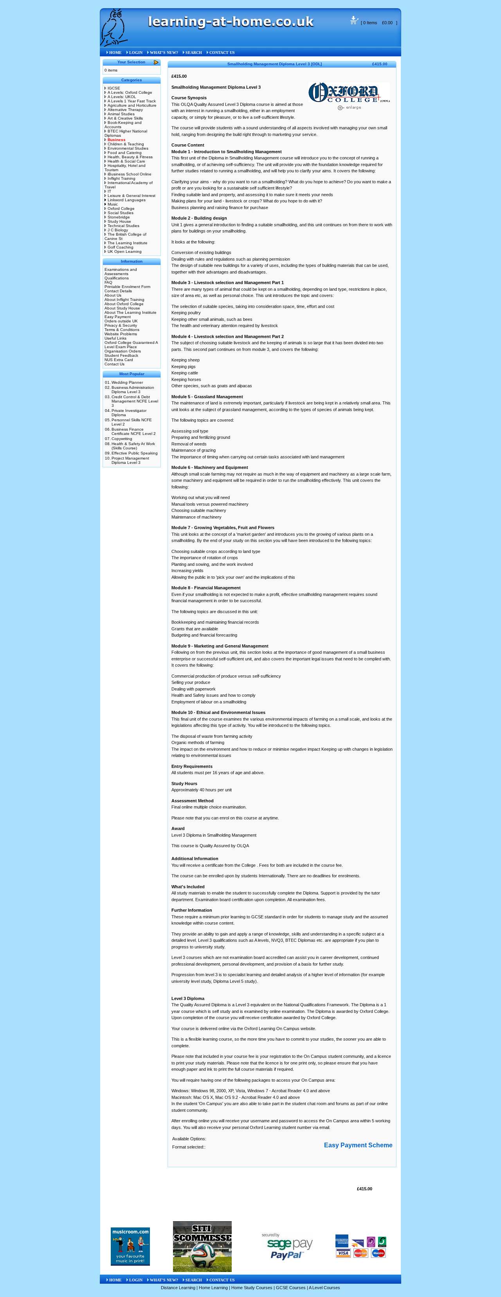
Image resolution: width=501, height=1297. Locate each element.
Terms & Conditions (122, 329)
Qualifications (117, 278)
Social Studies (120, 213)
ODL (185, 39)
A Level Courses (324, 1287)
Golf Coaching (120, 247)
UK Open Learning (125, 251)
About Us (113, 295)
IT (109, 191)
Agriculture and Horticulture (132, 105)
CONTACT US (222, 52)
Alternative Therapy (125, 109)
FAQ (108, 282)
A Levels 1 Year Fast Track (132, 101)
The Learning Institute (128, 243)
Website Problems (121, 334)
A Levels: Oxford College (130, 92)
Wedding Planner (127, 382)
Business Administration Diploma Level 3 (133, 389)
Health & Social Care (126, 161)
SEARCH (194, 52)
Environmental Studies (128, 148)
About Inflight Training (124, 299)
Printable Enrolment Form (127, 286)
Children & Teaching (126, 144)
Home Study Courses (251, 1287)
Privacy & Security (121, 325)
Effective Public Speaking (135, 453)
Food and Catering (125, 152)
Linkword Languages (127, 200)
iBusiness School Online (129, 174)
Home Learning (213, 1287)
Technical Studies (123, 226)
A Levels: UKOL (122, 97)
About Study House (122, 308)
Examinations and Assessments (121, 271)
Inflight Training (121, 178)
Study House (119, 221)
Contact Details (118, 291)
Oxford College (121, 208)
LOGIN (135, 52)
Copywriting (122, 439)
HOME (115, 52)
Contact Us (114, 364)
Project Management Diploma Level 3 (130, 460)
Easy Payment (118, 317)
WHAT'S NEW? (164, 52)
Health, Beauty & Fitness (130, 157)
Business (168, 39)
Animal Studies (121, 114)
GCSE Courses (291, 1287)
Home (149, 39)
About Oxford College (124, 304)
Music (113, 204)
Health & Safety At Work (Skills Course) (133, 446)
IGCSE (114, 88)
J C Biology (118, 230)
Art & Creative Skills (125, 118)
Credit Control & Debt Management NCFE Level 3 (135, 401)
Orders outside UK (121, 321)
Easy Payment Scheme (358, 1145)
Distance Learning (178, 1287)
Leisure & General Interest (131, 195)
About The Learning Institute (131, 312)
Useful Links (115, 338)
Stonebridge (119, 217)
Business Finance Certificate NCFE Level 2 (134, 431)
